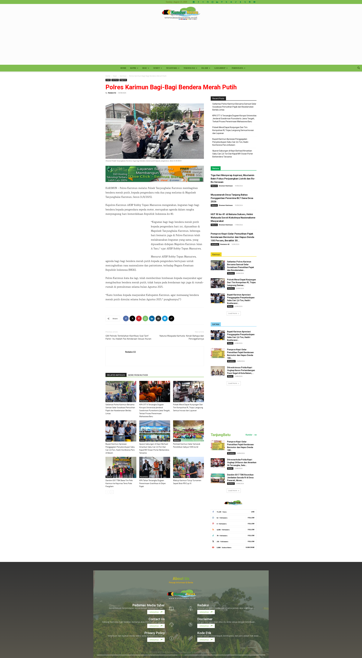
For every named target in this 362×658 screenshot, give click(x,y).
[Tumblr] (240, 2)
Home (123, 68)
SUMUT (156, 68)
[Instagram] (212, 2)
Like (252, 512)
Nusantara (171, 68)
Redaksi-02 (112, 93)
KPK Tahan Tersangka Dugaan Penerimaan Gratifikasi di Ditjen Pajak (152, 483)
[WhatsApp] (145, 318)
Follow (251, 518)
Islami (204, 68)
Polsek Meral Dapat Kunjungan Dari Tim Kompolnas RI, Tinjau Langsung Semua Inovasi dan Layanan (188, 407)
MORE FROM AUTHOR (138, 375)
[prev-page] (107, 492)
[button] (358, 68)
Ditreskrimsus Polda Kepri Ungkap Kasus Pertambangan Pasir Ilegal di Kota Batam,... (241, 370)
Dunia (142, 440)
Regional (123, 80)
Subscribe (250, 547)
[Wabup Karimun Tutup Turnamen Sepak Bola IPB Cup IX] (188, 467)
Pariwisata (237, 68)
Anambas (215, 244)
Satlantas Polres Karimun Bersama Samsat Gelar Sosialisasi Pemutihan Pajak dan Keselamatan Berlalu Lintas (234, 107)
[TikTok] (236, 2)
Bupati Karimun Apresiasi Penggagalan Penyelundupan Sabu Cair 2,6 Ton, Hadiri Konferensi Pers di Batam (230, 142)
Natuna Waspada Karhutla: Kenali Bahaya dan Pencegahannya (182, 337)
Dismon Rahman (226, 186)
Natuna (215, 168)
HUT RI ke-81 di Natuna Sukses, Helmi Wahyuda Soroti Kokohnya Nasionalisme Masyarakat (233, 217)
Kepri (133, 68)
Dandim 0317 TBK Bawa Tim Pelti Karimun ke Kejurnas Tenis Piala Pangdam (119, 483)
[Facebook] (198, 2)
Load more (232, 313)
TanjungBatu (220, 435)
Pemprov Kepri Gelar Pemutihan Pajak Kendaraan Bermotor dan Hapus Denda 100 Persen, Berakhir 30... (232, 237)
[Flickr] (203, 2)
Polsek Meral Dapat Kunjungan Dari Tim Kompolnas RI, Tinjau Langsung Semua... (241, 282)
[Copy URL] (171, 318)
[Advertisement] (181, 43)
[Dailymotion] (194, 2)
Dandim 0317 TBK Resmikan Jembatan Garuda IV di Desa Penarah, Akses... (240, 478)
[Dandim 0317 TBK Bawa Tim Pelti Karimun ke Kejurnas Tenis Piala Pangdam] (120, 467)
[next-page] (112, 492)
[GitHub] (208, 2)
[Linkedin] (217, 2)
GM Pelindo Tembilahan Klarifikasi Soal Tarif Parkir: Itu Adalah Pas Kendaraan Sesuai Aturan (128, 337)
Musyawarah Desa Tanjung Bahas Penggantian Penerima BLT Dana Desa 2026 (232, 198)
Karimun (123, 76)
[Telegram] (165, 318)
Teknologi (189, 68)
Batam (108, 440)
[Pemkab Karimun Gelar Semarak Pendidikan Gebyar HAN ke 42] (188, 431)
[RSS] (226, 2)
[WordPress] (250, 2)
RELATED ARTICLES (116, 375)
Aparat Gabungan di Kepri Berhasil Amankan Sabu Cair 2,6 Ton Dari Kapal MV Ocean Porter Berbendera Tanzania (232, 154)
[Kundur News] (181, 13)
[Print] (158, 318)
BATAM (215, 324)
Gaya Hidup (219, 68)
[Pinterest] (222, 2)
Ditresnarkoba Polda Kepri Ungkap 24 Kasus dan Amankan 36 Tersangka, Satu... (241, 462)
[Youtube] (254, 2)
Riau (144, 68)
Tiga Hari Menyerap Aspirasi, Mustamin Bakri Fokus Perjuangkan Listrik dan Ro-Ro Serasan (233, 178)
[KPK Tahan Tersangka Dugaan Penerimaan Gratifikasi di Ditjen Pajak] (154, 467)
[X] (245, 2)
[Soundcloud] (231, 2)
